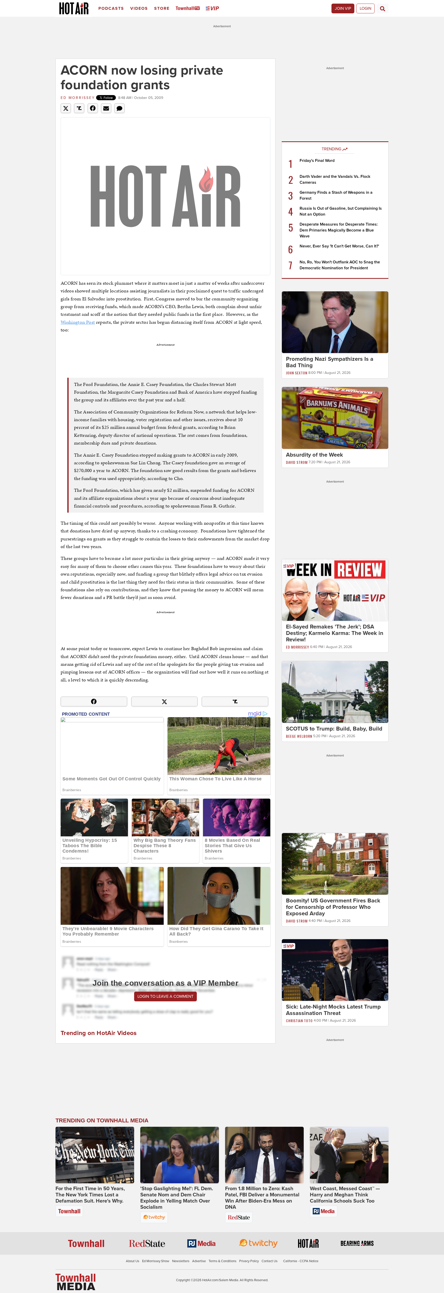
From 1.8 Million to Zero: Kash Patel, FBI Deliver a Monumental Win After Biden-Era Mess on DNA (262, 1198)
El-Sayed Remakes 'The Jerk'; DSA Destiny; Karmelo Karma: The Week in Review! (334, 633)
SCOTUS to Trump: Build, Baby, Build (334, 728)
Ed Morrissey (78, 98)
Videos (139, 8)
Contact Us (270, 1261)
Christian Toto (299, 1020)
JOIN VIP (343, 8)
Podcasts (111, 8)
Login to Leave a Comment (165, 996)
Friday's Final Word (317, 160)
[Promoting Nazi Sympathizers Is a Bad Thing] (335, 322)
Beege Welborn (299, 736)
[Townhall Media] (75, 1282)
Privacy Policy (249, 1261)
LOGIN (365, 8)
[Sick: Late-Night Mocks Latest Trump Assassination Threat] (335, 969)
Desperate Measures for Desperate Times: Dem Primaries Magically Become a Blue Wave (339, 230)
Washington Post (78, 322)
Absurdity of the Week (314, 454)
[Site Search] (382, 8)
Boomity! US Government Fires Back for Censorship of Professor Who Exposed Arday (333, 907)
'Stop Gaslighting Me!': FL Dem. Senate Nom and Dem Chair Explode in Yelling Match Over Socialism (176, 1198)
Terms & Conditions (222, 1261)
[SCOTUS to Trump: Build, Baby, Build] (335, 691)
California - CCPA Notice (300, 1261)
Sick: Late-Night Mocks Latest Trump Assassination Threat (333, 1010)
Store (162, 8)
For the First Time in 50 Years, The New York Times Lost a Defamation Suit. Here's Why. (90, 1195)
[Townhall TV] (189, 8)
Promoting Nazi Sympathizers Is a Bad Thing (329, 362)
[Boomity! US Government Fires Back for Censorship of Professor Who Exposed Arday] (335, 863)
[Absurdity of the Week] (335, 417)
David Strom (297, 462)
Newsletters (180, 1261)
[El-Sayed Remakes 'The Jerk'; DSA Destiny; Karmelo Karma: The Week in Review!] (335, 589)
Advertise (199, 1261)
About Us (132, 1261)
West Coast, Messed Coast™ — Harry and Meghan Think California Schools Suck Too (345, 1195)
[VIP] (213, 8)
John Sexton (296, 372)
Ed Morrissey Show (155, 1261)
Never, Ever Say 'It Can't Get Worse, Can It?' (339, 246)
